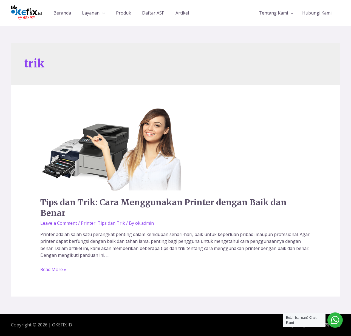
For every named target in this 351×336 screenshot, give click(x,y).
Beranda (62, 13)
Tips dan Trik (111, 223)
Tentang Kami (273, 13)
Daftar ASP (153, 13)
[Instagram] (326, 325)
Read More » (53, 269)
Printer (88, 223)
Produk (123, 13)
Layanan (91, 13)
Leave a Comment (58, 223)
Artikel (182, 13)
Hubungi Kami (317, 13)
